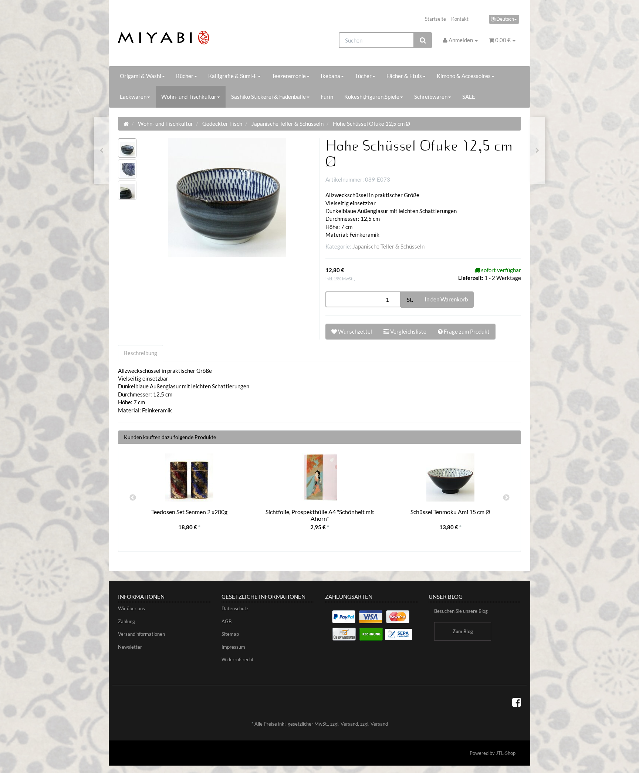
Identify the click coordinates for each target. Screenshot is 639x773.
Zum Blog (463, 631)
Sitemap (230, 634)
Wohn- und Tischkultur (188, 96)
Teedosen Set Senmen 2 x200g (189, 511)
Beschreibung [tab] (140, 353)
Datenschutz (235, 608)
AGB (226, 621)
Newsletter (130, 647)
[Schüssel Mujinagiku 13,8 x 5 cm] (101, 150)
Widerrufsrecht (238, 659)
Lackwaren (133, 96)
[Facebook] (516, 702)
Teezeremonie (289, 75)
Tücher (363, 75)
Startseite (435, 19)
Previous (133, 498)
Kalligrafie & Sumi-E (232, 75)
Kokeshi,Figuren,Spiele (371, 96)
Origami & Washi (140, 75)
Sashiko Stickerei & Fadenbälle (268, 96)
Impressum (233, 647)
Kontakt (460, 19)
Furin (327, 96)
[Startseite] (126, 123)
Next (506, 498)
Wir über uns (131, 608)
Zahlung (126, 621)
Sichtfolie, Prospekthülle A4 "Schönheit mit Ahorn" (320, 515)
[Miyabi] (181, 37)
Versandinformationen (141, 634)
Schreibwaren (430, 96)
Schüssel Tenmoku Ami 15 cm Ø (450, 511)
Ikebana (330, 75)
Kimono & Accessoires (464, 75)
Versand (349, 724)
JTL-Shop (505, 753)
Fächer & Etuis (404, 75)
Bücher (184, 75)
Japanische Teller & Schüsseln (388, 246)
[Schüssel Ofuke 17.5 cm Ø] (537, 150)
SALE (468, 96)
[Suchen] (423, 40)
